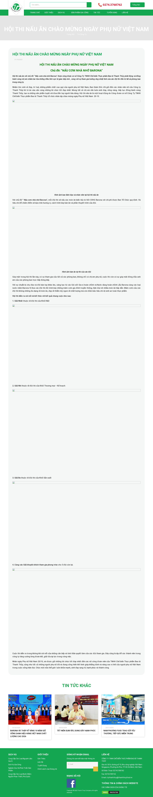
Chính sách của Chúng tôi (47, 769)
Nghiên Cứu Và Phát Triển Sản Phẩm (19, 769)
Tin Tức (96, 12)
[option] (30, 717)
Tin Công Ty (81, 34)
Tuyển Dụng (112, 12)
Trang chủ (35, 12)
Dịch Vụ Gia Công (14, 765)
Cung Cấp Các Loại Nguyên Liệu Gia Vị (20, 760)
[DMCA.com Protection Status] (111, 792)
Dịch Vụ (61, 12)
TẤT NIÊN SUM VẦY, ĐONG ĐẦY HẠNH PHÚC (76, 731)
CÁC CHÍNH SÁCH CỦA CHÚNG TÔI (114, 787)
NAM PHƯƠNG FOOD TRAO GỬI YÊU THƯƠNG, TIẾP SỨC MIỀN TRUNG (119, 732)
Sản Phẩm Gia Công (79, 12)
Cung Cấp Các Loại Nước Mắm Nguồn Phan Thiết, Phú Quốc (19, 775)
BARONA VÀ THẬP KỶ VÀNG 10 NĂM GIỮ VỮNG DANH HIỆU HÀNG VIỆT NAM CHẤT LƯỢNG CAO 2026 (28, 734)
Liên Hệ (125, 12)
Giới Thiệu (48, 12)
